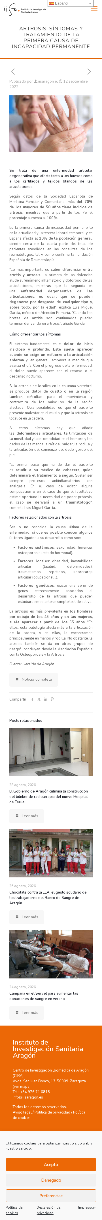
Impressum (87, 1207)
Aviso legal (22, 1112)
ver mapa (21, 1086)
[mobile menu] (94, 8)
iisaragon (46, 81)
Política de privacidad (52, 1112)
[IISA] (23, 8)
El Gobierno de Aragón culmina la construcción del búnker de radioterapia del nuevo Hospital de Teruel (48, 797)
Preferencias (51, 1196)
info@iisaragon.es (28, 1097)
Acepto (51, 1164)
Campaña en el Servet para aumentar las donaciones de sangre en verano (43, 996)
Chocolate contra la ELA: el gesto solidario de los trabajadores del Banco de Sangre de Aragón (48, 898)
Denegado (51, 1180)
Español (61, 3)
